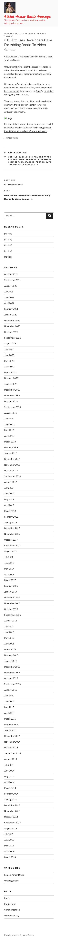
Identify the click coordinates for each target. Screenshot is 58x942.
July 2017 (8, 557)
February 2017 (11, 586)
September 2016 (12, 615)
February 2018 (11, 517)
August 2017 (10, 551)
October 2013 (11, 817)
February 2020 (11, 378)
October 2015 (11, 678)
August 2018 (10, 482)
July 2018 (8, 488)
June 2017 (9, 563)
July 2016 (8, 626)
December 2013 (12, 805)
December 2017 (12, 528)
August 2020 (10, 343)
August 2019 (10, 413)
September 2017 (12, 545)
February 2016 (11, 655)
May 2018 (9, 499)
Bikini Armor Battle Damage (27, 17)
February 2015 (11, 724)
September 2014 (12, 753)
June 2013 (9, 840)
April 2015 (9, 713)
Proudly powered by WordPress (19, 935)
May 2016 (9, 638)
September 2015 (12, 684)
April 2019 (9, 436)
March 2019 (10, 442)
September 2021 (12, 280)
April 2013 (9, 851)
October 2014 (11, 747)
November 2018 (12, 465)
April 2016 (9, 643)
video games (31, 165)
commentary (15, 162)
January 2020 (10, 384)
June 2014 (9, 771)
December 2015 (12, 667)
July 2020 (9, 349)
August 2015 (10, 690)
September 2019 (12, 407)
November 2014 (12, 742)
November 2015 (12, 672)
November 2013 (12, 811)
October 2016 (11, 609)
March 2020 (10, 372)
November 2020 (12, 326)
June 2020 (9, 355)
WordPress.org (11, 915)
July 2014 (8, 765)
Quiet (38, 91)
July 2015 (8, 695)
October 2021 (11, 274)
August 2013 (10, 828)
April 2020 (9, 366)
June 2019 (9, 424)
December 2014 (12, 736)
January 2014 (10, 799)
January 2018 (10, 522)
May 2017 (9, 569)
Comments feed (12, 910)
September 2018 (12, 476)
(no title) (8, 233)
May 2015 (9, 707)
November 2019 (12, 395)
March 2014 (10, 788)
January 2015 (10, 730)
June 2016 (9, 632)
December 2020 (12, 320)
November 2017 (12, 534)
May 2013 (9, 845)
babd (22, 157)
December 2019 (12, 390)
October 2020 (11, 332)
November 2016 (12, 603)
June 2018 (9, 493)
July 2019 (8, 418)
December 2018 (12, 459)
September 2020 (12, 338)
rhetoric (41, 162)
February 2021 (11, 309)
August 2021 (10, 286)
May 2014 (9, 776)
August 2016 (10, 620)
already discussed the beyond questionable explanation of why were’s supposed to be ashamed (28, 87)
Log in (7, 898)
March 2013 (10, 857)
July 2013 (8, 834)
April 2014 (9, 782)
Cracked (30, 162)
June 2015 (9, 701)
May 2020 (9, 361)
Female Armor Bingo (14, 875)
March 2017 (10, 580)
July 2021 (8, 291)
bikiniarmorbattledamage (35, 159)
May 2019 (9, 430)
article (13, 157)
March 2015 (10, 719)
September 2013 (12, 822)
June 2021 (9, 297)
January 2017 (10, 592)
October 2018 (11, 470)
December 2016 (12, 597)
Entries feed (10, 904)
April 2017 (9, 574)
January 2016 (10, 661)
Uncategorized (17, 153)
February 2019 (11, 447)
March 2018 (10, 511)
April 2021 (9, 303)
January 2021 (10, 314)
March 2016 (10, 649)
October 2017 (11, 540)
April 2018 (9, 505)
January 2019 (10, 453)
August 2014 (10, 759)
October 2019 (11, 401)
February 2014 (11, 794)
